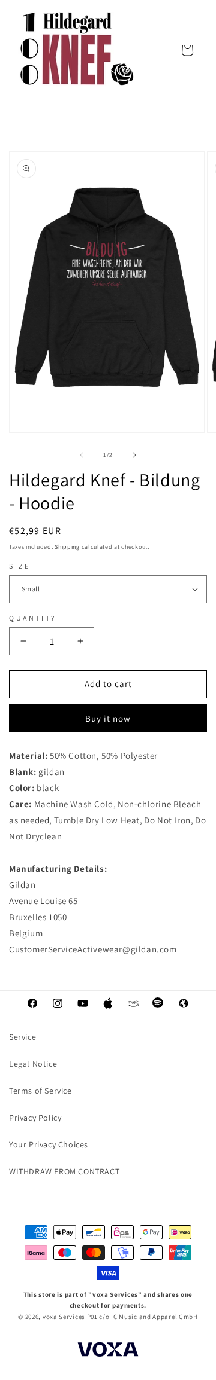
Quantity (33, 617)
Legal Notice (33, 1063)
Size (19, 565)
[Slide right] (134, 455)
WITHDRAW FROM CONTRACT (64, 1171)
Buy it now (108, 718)
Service (22, 1036)
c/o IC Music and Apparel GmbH (148, 1316)
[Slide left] (81, 455)
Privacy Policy (35, 1117)
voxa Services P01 (70, 1316)
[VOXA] (108, 1351)
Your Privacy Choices (48, 1144)
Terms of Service (40, 1090)
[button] (187, 50)
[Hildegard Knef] (78, 50)
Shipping (67, 547)
